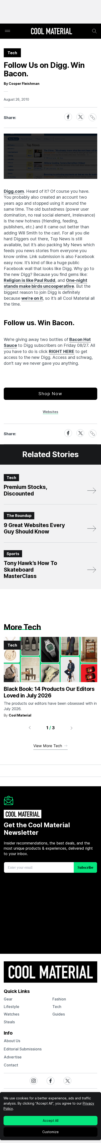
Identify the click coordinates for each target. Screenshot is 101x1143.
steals (9, 1022)
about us (12, 1040)
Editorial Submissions (23, 1049)
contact (11, 1065)
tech (56, 1006)
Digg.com (14, 191)
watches (11, 1014)
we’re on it (32, 298)
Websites (50, 412)
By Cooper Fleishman (21, 84)
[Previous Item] (29, 728)
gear (8, 999)
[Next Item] (71, 728)
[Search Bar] (94, 31)
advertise (13, 1057)
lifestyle (11, 1006)
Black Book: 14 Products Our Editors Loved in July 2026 (49, 692)
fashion (59, 999)
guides (58, 1014)
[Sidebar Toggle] (7, 31)
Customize (50, 1132)
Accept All (50, 1120)
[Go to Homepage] (51, 31)
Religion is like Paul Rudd (29, 280)
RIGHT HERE (61, 351)
